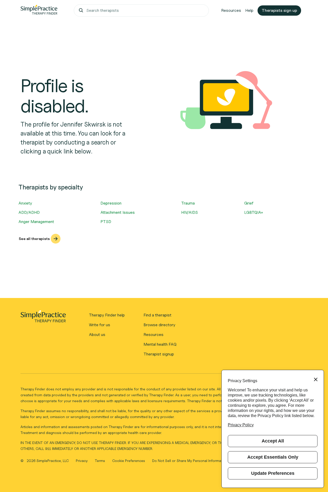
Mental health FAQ (160, 344)
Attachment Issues (117, 212)
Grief (248, 203)
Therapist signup (159, 354)
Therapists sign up (279, 10)
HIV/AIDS (189, 212)
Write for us (99, 324)
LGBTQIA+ (253, 212)
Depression (110, 203)
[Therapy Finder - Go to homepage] (43, 318)
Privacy (82, 460)
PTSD (105, 221)
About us (97, 334)
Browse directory (159, 324)
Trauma (188, 203)
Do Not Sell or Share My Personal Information (190, 460)
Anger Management (36, 221)
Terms (100, 460)
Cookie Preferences (128, 460)
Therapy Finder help (107, 315)
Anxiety (25, 203)
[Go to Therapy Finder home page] (38, 10)
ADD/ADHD (29, 212)
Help (249, 10)
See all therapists (34, 238)
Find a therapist (157, 315)
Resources (231, 10)
